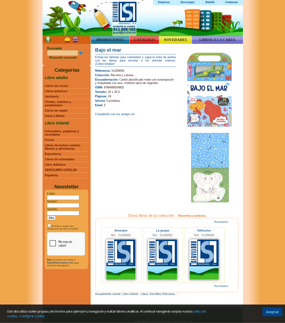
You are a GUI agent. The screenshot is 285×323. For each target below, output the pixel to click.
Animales (120, 230)
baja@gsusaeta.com (60, 262)
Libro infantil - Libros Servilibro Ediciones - (149, 294)
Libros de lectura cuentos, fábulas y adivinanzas (63, 147)
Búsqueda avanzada (63, 57)
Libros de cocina (56, 85)
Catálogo (144, 40)
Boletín (210, 2)
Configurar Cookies (32, 316)
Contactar (231, 2)
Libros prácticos (56, 91)
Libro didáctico (55, 164)
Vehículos (204, 230)
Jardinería (52, 96)
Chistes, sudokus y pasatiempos (58, 103)
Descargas (188, 2)
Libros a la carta (217, 40)
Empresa (164, 2)
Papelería (51, 175)
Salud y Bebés (55, 116)
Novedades (175, 40)
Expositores (53, 154)
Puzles (49, 140)
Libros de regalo (56, 110)
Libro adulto (56, 77)
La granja (162, 230)
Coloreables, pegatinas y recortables (62, 133)
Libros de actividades (59, 159)
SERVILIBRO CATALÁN (61, 170)
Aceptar (272, 311)
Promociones (110, 40)
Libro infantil (57, 123)
